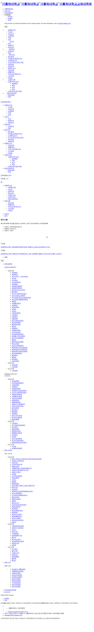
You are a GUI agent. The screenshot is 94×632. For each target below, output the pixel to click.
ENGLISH (11, 95)
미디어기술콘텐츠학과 (19, 294)
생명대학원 (15, 429)
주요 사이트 (8, 450)
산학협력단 (15, 533)
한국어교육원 (16, 518)
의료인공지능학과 (18, 406)
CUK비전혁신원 (17, 464)
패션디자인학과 (17, 415)
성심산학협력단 (17, 493)
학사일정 (11, 56)
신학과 (14, 446)
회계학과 (15, 359)
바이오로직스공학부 (18, 295)
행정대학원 (15, 419)
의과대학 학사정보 (18, 541)
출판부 (14, 558)
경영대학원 (15, 381)
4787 (22, 611)
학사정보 (11, 64)
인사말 (10, 32)
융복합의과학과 (17, 433)
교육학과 (15, 387)
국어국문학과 (16, 282)
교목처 (14, 474)
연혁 (9, 37)
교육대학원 (15, 385)
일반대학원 (15, 408)
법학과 (14, 301)
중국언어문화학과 (18, 338)
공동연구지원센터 (18, 528)
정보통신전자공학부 (18, 336)
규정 (13, 89)
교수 (9, 43)
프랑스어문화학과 (18, 345)
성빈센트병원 (16, 584)
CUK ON (15, 462)
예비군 (14, 537)
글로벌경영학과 (17, 288)
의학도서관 (15, 543)
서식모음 (11, 76)
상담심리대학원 (17, 398)
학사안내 (12, 54)
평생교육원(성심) (17, 510)
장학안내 (11, 66)
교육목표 (11, 36)
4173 (26, 611)
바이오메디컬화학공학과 (20, 299)
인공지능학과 (16, 332)
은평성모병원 (16, 581)
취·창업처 (15, 508)
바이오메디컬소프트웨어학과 (21, 297)
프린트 (6, 214)
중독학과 (15, 412)
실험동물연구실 (17, 535)
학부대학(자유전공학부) (19, 351)
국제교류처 (15, 478)
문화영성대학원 (17, 394)
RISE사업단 (15, 466)
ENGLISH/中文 (12, 93)
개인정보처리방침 (10, 590)
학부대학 (15, 512)
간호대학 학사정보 (18, 526)
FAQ (9, 53)
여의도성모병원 (17, 575)
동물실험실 (15, 483)
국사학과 (15, 280)
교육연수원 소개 (13, 81)
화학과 (14, 357)
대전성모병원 (16, 586)
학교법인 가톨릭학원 (18, 569)
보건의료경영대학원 (18, 425)
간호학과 (15, 423)
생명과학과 (15, 400)
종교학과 (15, 410)
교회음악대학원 (17, 448)
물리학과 (15, 292)
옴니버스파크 (16, 539)
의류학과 (15, 328)
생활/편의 (11, 72)
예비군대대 (15, 497)
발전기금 (15, 487)
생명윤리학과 (16, 431)
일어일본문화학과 (18, 334)
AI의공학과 (15, 361)
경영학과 (15, 272)
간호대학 (15, 367)
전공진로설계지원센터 (19, 505)
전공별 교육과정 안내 (15, 58)
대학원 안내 (12, 30)
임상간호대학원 (17, 438)
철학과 (14, 340)
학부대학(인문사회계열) (19, 347)
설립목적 (15, 83)
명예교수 (11, 45)
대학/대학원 (8, 264)
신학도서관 (15, 553)
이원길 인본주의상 (18, 461)
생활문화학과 (16, 402)
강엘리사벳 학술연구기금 (20, 470)
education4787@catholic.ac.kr (13, 615)
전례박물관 (15, 556)
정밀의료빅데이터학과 (19, 442)
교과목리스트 (12, 60)
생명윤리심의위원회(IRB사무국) (22, 491)
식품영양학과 (16, 313)
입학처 (14, 501)
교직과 (14, 278)
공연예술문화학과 (18, 383)
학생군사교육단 (17, 514)
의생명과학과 (16, 330)
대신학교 (15, 549)
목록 (5, 257)
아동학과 (15, 317)
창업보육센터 (16, 506)
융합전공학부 (16, 324)
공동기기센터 (16, 472)
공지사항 (11, 70)
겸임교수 (11, 47)
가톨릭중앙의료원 (18, 571)
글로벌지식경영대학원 (19, 390)
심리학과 (15, 315)
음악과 (14, 326)
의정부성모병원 (17, 577)
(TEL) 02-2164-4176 (14, 611)
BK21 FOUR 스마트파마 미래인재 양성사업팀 (26, 459)
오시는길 (7, 592)
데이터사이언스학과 (18, 290)
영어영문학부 (16, 322)
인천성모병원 (16, 582)
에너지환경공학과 (18, 320)
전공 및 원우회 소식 (14, 74)
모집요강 (11, 51)
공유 (5, 216)
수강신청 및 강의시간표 (16, 62)
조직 (9, 39)
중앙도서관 (15, 503)
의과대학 (15, 365)
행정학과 (15, 355)
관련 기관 (7, 562)
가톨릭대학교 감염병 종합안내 (22, 468)
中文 (9, 97)
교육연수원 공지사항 (15, 91)
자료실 (10, 78)
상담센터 (15, 489)
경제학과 (15, 274)
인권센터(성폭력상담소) (19, 495)
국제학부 (15, 284)
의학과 (14, 437)
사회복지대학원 (17, 396)
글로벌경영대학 (17, 286)
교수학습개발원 (17, 476)
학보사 (14, 522)
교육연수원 (11, 79)
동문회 (14, 481)
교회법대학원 (16, 388)
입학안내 (12, 49)
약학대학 (15, 319)
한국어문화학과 (17, 353)
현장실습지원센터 (18, 520)
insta (5, 600)
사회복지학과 (16, 303)
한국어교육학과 (17, 417)
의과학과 (15, 435)
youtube (6, 598)
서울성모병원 (16, 573)
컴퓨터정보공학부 (18, 342)
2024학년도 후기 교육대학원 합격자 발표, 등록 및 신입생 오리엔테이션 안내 (25, 247)
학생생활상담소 (17, 516)
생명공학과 (15, 307)
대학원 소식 (12, 68)
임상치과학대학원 (18, 440)
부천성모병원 (16, 579)
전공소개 (11, 34)
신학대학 (15, 370)
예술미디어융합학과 (18, 404)
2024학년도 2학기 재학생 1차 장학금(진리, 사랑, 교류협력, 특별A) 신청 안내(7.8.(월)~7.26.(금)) (31, 254)
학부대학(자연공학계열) (19, 349)
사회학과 (15, 305)
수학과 (14, 311)
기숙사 (14, 480)
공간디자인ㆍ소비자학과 (20, 276)
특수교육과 (15, 344)
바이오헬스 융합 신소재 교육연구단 (23, 485)
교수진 (12, 41)
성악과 (14, 309)
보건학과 (15, 427)
